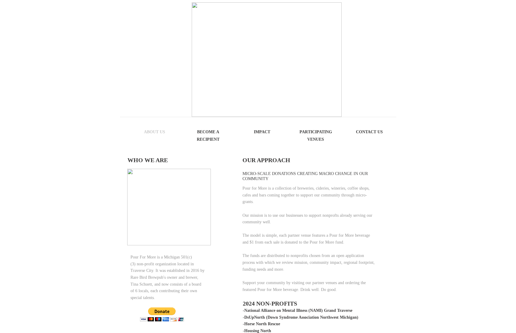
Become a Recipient (208, 136)
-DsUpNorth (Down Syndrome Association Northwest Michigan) (300, 317)
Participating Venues (316, 136)
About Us (154, 132)
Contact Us (369, 132)
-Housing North (257, 331)
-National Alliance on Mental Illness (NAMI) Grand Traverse (297, 310)
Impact (262, 132)
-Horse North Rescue (261, 324)
